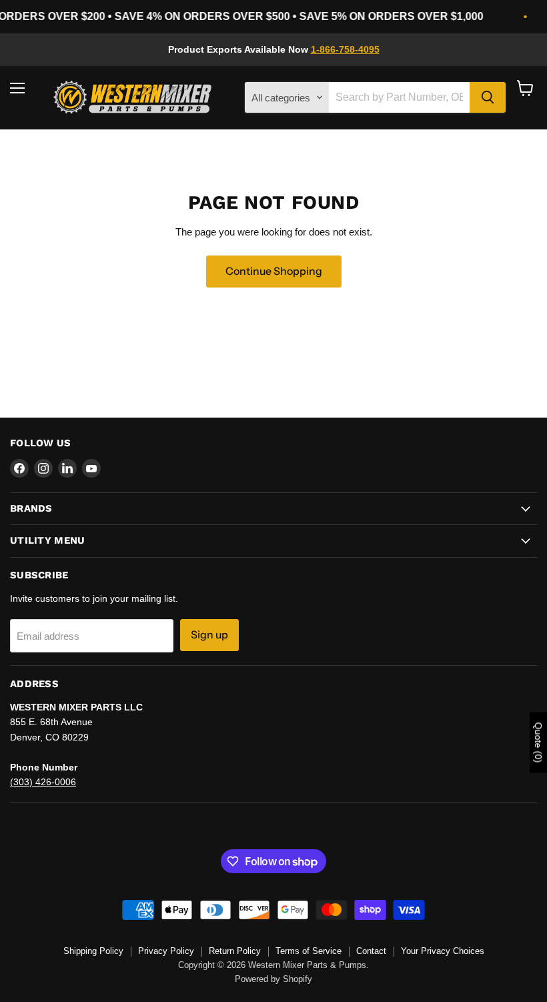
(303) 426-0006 (43, 782)
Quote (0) (538, 742)
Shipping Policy (93, 951)
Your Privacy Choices (442, 951)
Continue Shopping (273, 271)
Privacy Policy (166, 951)
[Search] (488, 97)
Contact (371, 951)
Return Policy (235, 951)
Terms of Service (309, 951)
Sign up (209, 634)
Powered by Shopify (273, 979)
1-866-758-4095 (345, 49)
